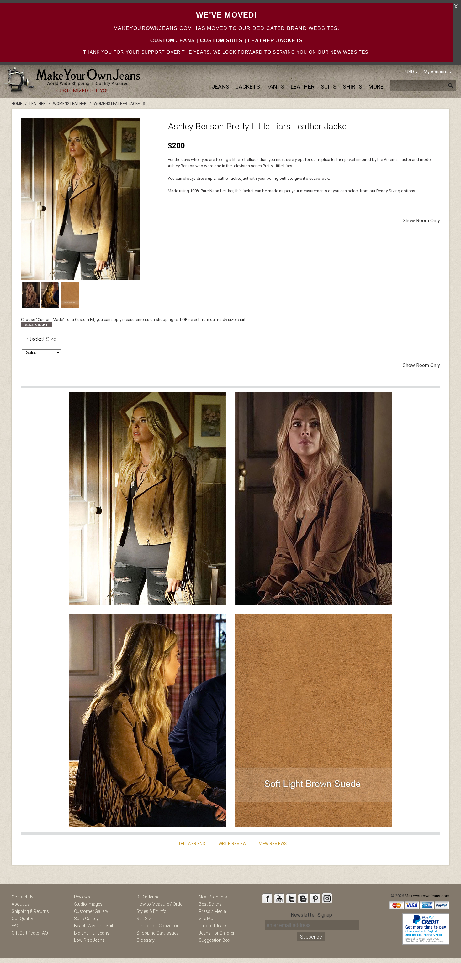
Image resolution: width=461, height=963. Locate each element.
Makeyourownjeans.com (427, 895)
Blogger (303, 898)
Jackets (248, 86)
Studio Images (88, 904)
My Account (436, 71)
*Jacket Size (41, 339)
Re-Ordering (148, 896)
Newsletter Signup (311, 915)
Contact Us (23, 896)
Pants (275, 86)
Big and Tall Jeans (91, 932)
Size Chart (36, 324)
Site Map (207, 918)
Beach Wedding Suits (95, 925)
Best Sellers (210, 904)
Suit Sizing (146, 918)
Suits (328, 86)
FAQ (16, 925)
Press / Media (212, 911)
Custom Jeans (172, 40)
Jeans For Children (217, 932)
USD (409, 71)
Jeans (220, 86)
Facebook (267, 898)
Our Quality (22, 918)
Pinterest (315, 898)
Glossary (145, 940)
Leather (303, 86)
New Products (213, 896)
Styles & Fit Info (151, 911)
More (376, 86)
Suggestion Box (214, 940)
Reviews (82, 896)
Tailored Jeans (213, 925)
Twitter (291, 898)
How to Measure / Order (160, 904)
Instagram (327, 898)
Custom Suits (221, 40)
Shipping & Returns (30, 911)
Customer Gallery (91, 911)
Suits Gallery (86, 918)
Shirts (352, 86)
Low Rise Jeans (89, 940)
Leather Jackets (275, 40)
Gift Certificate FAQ (30, 932)
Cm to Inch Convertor (157, 925)
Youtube (279, 898)
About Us (21, 904)
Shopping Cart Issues (157, 932)
